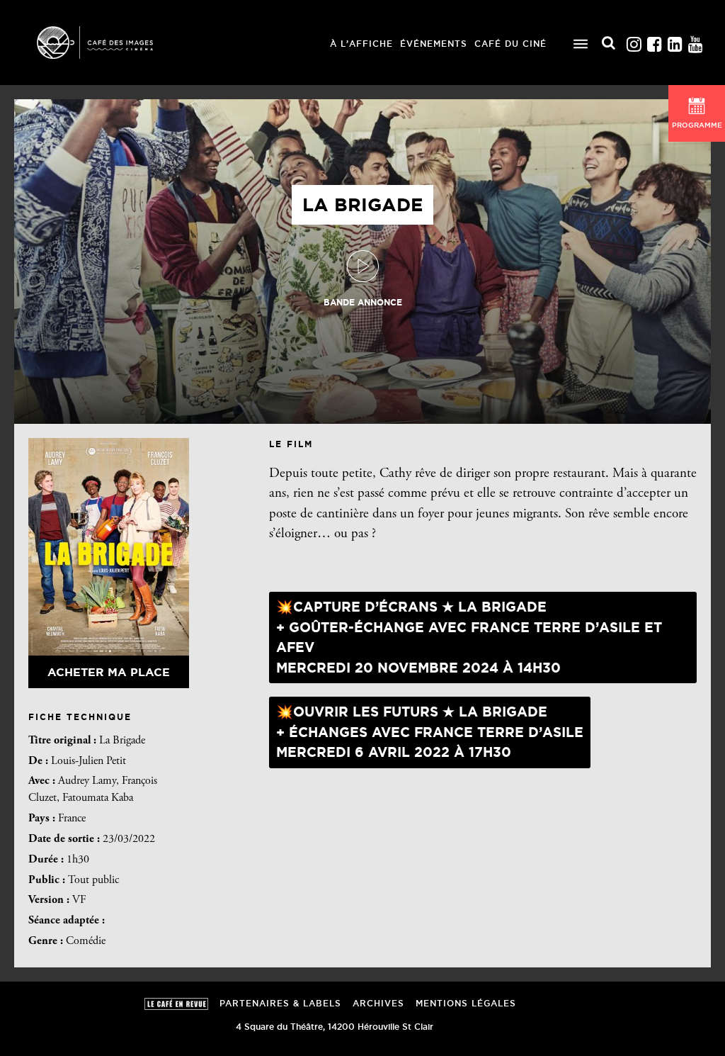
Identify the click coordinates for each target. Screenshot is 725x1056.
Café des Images (113, 42)
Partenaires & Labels (280, 1003)
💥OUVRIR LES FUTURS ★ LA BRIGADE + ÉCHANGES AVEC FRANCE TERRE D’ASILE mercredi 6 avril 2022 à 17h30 (429, 732)
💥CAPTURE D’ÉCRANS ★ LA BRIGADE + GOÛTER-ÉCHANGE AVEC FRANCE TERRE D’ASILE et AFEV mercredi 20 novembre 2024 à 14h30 (469, 637)
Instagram (633, 40)
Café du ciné (510, 43)
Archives (378, 1003)
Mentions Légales (466, 1003)
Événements (433, 43)
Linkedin (674, 40)
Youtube (695, 40)
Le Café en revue (176, 1004)
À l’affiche (361, 43)
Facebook (654, 40)
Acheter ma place (108, 671)
